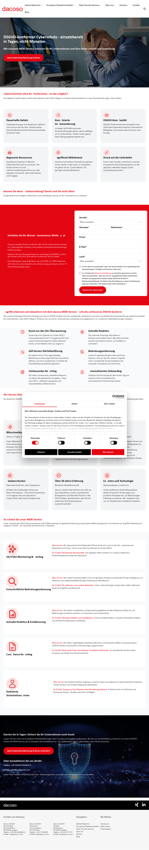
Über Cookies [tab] (109, 404)
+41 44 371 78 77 (66, 832)
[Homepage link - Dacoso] (10, 805)
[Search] (144, 9)
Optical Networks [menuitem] (83, 824)
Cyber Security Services (89, 5)
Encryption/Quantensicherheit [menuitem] (87, 826)
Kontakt (136, 5)
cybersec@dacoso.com (20, 770)
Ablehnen (41, 452)
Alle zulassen (108, 452)
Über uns (109, 5)
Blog (27, 12)
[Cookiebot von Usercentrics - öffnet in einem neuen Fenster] (114, 396)
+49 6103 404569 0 (17, 832)
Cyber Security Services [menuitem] (85, 829)
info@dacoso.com (16, 834)
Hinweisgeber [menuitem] (105, 829)
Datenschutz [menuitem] (105, 826)
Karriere (123, 5)
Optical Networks (32, 5)
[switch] (61, 443)
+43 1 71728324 (42, 832)
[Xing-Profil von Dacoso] (137, 806)
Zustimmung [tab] (39, 404)
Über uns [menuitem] (79, 832)
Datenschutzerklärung (103, 273)
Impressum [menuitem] (104, 824)
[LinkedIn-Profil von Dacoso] (144, 805)
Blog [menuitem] (78, 837)
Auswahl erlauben (74, 452)
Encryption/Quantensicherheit (60, 5)
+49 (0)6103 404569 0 (21, 765)
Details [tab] (74, 404)
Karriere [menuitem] (79, 834)
